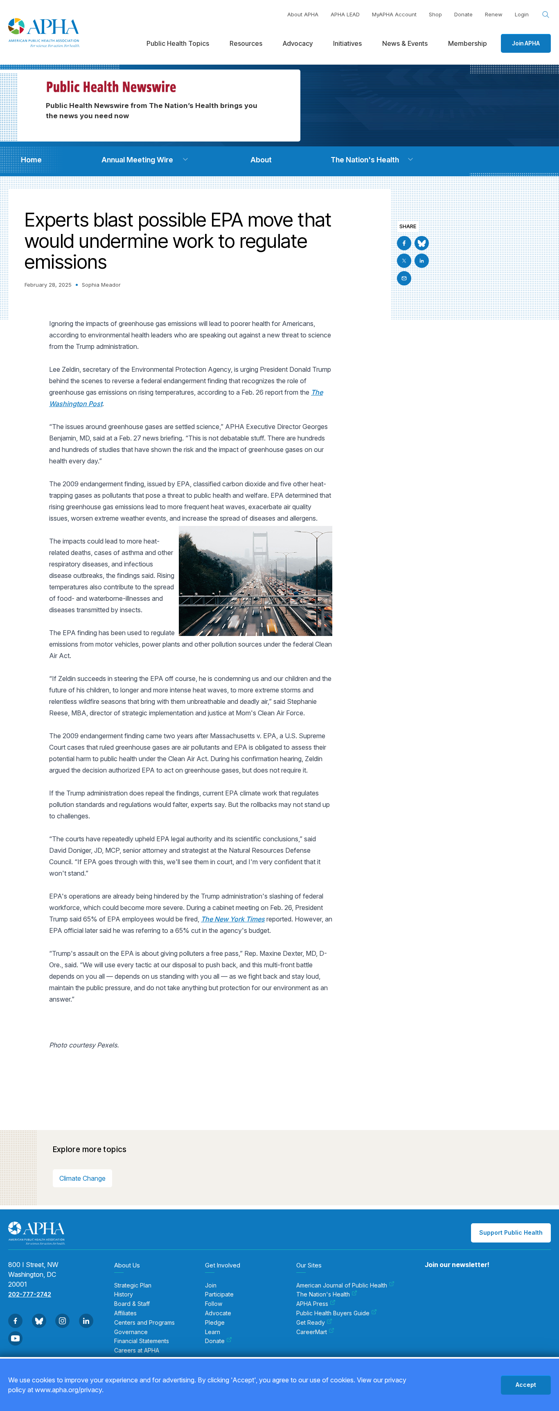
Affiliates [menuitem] (125, 1313)
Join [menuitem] (210, 1285)
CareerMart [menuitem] (311, 1332)
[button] (185, 159)
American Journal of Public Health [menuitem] (341, 1285)
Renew (494, 14)
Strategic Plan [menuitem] (132, 1285)
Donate (463, 14)
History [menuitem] (123, 1294)
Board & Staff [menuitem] (132, 1304)
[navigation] (31, 159)
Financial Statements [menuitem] (141, 1341)
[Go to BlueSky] (422, 243)
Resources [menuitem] (246, 43)
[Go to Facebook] (404, 243)
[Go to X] (404, 261)
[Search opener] (546, 15)
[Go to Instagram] (62, 1321)
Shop (435, 14)
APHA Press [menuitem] (312, 1304)
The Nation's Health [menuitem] (323, 1294)
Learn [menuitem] (212, 1332)
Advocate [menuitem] (218, 1313)
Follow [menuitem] (213, 1304)
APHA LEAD (345, 14)
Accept (526, 1384)
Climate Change (82, 1178)
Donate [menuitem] (215, 1341)
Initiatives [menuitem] (347, 43)
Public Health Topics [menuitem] (178, 43)
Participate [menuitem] (219, 1294)
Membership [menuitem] (467, 43)
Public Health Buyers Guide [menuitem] (333, 1313)
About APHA (302, 14)
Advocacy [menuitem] (298, 43)
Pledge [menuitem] (215, 1322)
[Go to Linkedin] (422, 261)
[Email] (404, 278)
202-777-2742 (29, 1294)
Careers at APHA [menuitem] (136, 1350)
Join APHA (526, 43)
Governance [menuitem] (131, 1332)
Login (522, 14)
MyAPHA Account (394, 14)
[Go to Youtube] (15, 1338)
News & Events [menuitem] (405, 43)
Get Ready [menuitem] (310, 1322)
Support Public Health (511, 1232)
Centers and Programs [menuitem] (144, 1322)
